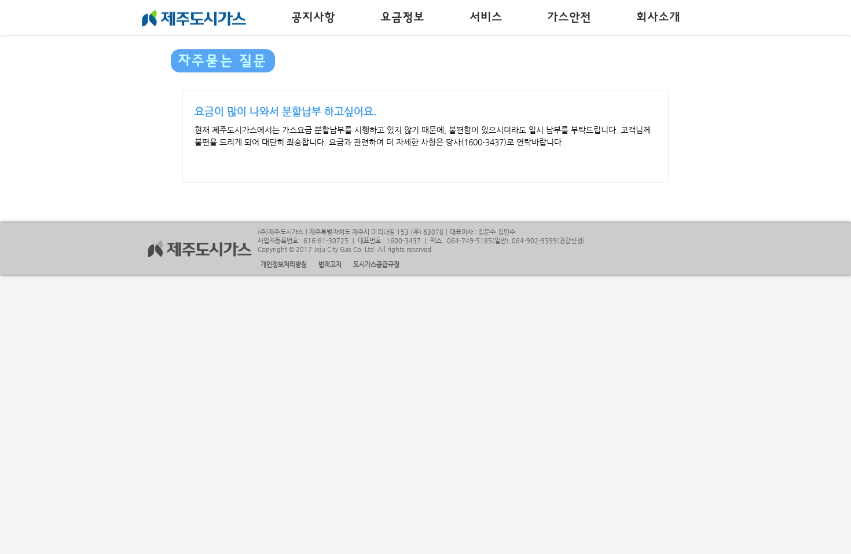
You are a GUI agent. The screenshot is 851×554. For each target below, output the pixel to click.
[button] (314, 17)
